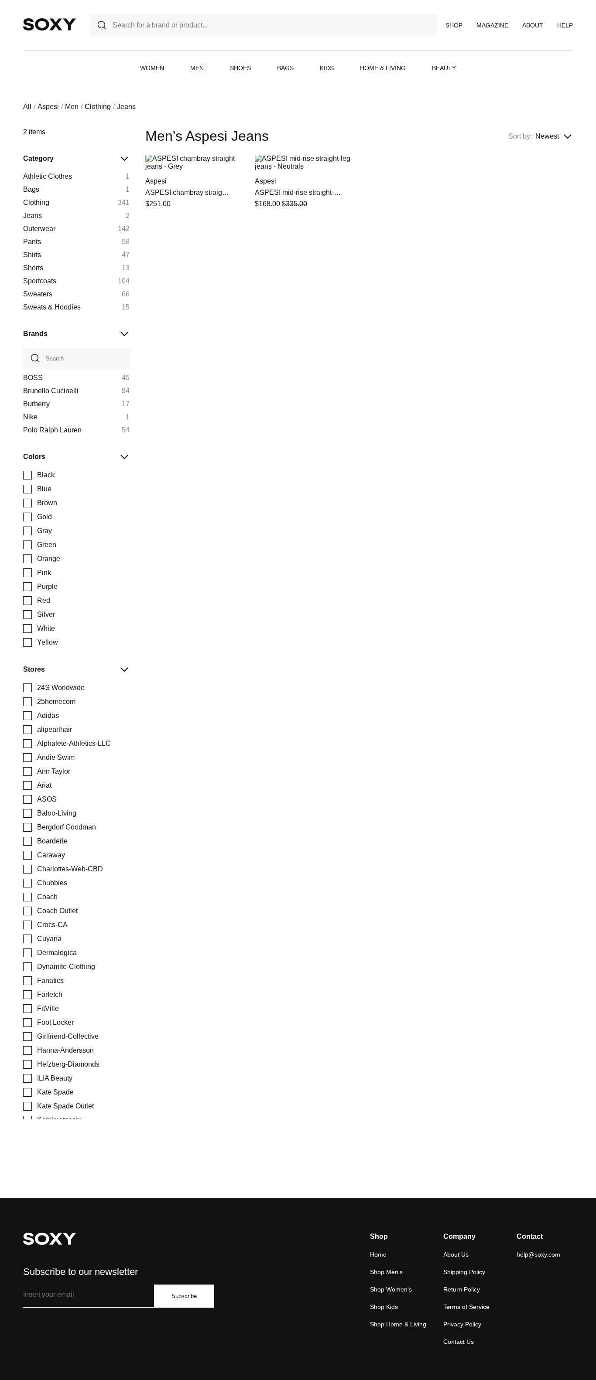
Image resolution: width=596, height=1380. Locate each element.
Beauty (444, 68)
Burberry (36, 404)
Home (378, 1254)
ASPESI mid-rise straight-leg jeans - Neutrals (298, 192)
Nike (30, 417)
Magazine (492, 25)
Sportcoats (39, 281)
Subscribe (184, 1296)
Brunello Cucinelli (51, 390)
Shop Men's (386, 1271)
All (27, 106)
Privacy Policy (462, 1324)
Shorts (33, 268)
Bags (285, 68)
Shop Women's (391, 1289)
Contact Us (458, 1341)
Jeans (32, 215)
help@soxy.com (538, 1254)
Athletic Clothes (47, 176)
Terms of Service (466, 1306)
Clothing (98, 106)
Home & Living (383, 68)
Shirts (32, 254)
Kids (327, 68)
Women (152, 68)
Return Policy (461, 1289)
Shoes (240, 68)
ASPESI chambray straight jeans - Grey (189, 192)
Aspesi (48, 106)
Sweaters (37, 294)
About (532, 25)
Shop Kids (384, 1306)
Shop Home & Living (398, 1324)
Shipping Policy (464, 1271)
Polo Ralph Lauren (52, 430)
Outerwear (39, 228)
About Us (456, 1254)
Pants (32, 241)
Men (197, 68)
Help (565, 25)
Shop (453, 25)
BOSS (33, 377)
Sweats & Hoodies (52, 307)
